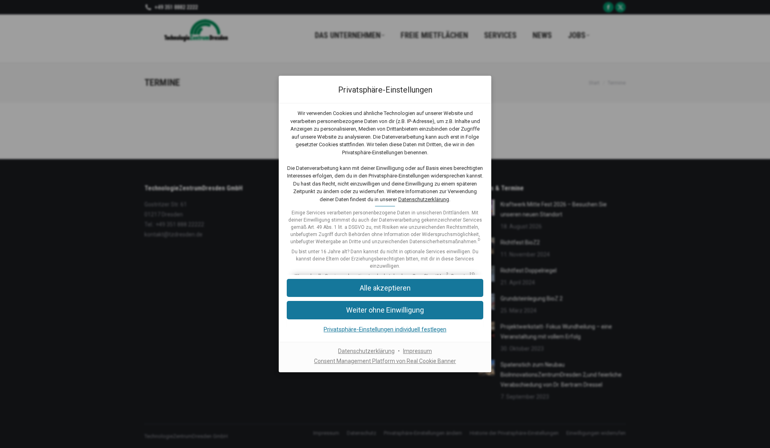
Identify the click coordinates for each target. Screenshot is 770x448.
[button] (385, 310)
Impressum (417, 351)
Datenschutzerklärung (423, 199)
